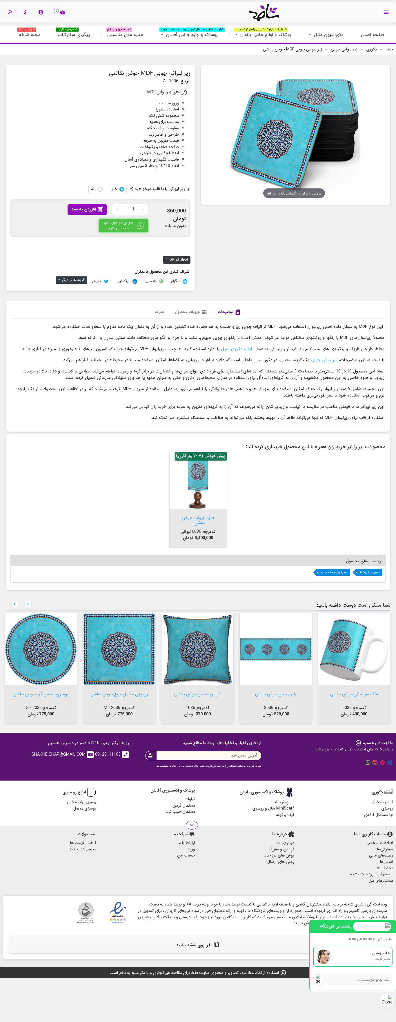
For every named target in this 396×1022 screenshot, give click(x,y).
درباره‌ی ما (285, 843)
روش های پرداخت (279, 855)
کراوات (189, 799)
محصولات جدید (82, 849)
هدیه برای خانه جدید (333, 572)
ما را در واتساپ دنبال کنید (368, 762)
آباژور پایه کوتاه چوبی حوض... (197, 694)
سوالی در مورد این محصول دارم (118, 225)
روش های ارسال (280, 862)
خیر (114, 189)
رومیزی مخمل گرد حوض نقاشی (275, 694)
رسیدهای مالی (381, 855)
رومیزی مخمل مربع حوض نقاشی (354, 694)
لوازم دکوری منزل (236, 348)
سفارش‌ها (385, 849)
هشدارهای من (381, 880)
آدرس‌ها (386, 862)
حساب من (186, 855)
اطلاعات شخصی (379, 843)
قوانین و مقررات (281, 849)
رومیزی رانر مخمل (81, 802)
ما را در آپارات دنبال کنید (382, 762)
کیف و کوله (285, 815)
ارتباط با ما (186, 843)
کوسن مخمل (382, 802)
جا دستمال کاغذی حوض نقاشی (41, 694)
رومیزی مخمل (84, 808)
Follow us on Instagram (375, 762)
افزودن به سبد (87, 209)
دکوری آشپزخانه (369, 572)
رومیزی (387, 808)
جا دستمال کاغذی (378, 815)
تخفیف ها (385, 868)
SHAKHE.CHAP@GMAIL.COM (62, 754)
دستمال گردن (184, 805)
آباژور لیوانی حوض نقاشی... (198, 519)
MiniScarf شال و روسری (273, 808)
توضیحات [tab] (229, 312)
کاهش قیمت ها (83, 843)
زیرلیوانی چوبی (324, 360)
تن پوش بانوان (281, 802)
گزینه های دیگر (73, 280)
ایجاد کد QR (178, 260)
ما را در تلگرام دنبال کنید (389, 762)
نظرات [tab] (159, 312)
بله (93, 189)
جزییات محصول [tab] (191, 312)
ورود (191, 849)
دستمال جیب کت (180, 811)
